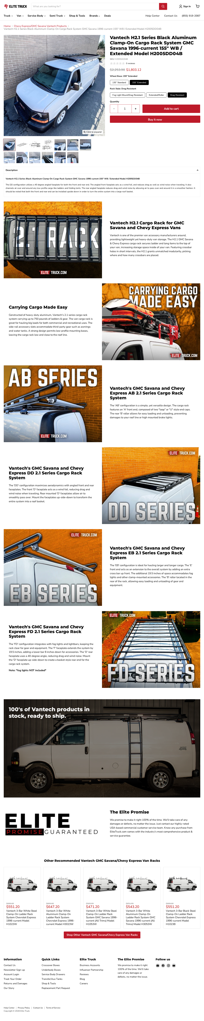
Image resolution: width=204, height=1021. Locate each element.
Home (7, 26)
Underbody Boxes (51, 970)
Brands (94, 15)
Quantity (114, 101)
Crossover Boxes (51, 965)
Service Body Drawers (53, 974)
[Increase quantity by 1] (136, 108)
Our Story (9, 988)
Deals (107, 15)
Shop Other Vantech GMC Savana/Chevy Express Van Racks (102, 935)
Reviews (84, 974)
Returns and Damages (15, 983)
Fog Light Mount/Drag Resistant (127, 95)
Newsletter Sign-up (14, 970)
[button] (102, 170)
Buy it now (155, 120)
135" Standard (119, 82)
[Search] (163, 6)
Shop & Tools (77, 15)
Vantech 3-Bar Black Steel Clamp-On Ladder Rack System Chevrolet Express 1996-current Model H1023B (181, 917)
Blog (82, 979)
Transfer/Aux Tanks (52, 979)
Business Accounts (90, 965)
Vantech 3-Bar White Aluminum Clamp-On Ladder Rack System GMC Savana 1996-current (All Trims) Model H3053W (140, 917)
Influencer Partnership (91, 970)
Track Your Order (13, 979)
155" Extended (139, 82)
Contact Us (170, 15)
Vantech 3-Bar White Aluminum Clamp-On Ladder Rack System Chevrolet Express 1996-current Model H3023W (60, 917)
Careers (84, 983)
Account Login (11, 974)
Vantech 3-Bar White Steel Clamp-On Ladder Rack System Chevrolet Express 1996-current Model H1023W (21, 917)
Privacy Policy (24, 1008)
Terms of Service (53, 1008)
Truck (7, 15)
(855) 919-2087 (191, 15)
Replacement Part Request (56, 988)
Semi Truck (56, 15)
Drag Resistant (177, 95)
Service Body (36, 15)
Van (19, 15)
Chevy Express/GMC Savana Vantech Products (40, 26)
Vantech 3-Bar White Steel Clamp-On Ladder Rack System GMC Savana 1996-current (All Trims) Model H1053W (101, 917)
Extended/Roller (156, 95)
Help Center (152, 15)
